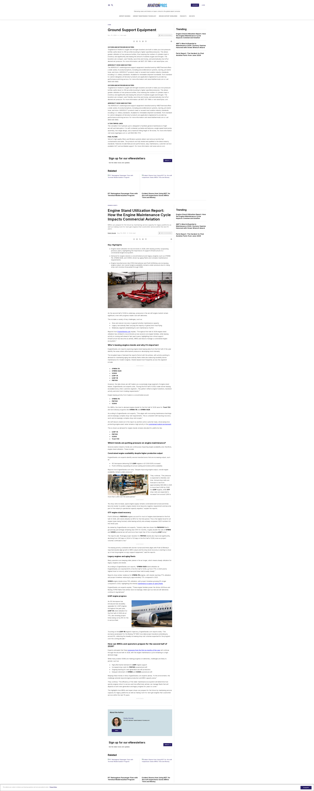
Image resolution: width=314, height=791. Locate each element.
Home (109, 24)
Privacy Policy (53, 787)
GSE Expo (192, 16)
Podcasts (183, 16)
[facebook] (134, 41)
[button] (109, 5)
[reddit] (143, 41)
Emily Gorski (112, 233)
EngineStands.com (123, 331)
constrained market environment (159, 422)
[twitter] (140, 41)
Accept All (306, 787)
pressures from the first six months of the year (144, 635)
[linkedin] (137, 41)
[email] (146, 41)
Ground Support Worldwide (168, 16)
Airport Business (124, 16)
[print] (171, 41)
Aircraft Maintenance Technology (144, 16)
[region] (157, 787)
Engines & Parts (112, 205)
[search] (112, 5)
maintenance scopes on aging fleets (150, 574)
